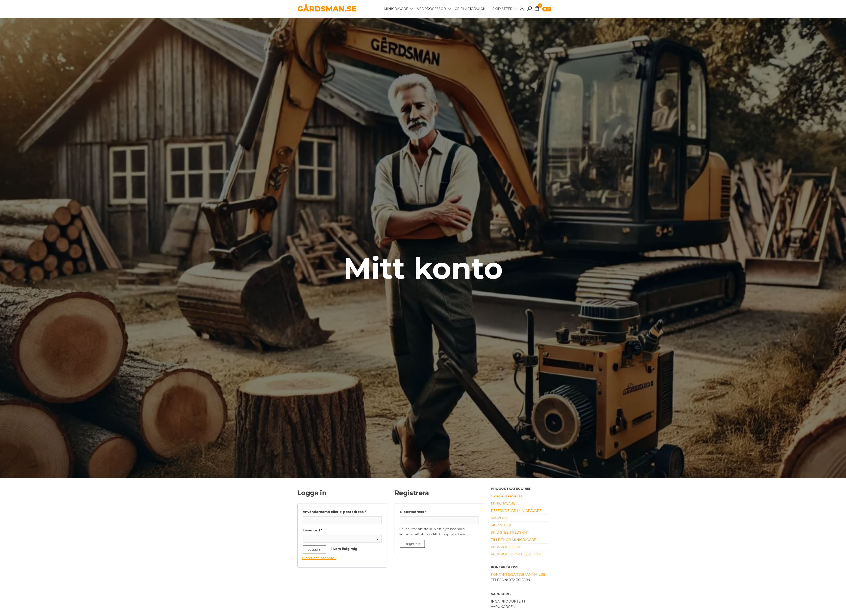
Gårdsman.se (326, 8)
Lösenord (324, 530)
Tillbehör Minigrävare (513, 540)
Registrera (412, 544)
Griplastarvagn (470, 9)
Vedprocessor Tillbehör (516, 554)
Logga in (314, 549)
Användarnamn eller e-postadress (342, 511)
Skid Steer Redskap (510, 532)
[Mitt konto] (522, 8)
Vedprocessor (431, 9)
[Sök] (529, 8)
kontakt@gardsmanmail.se (518, 574)
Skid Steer (502, 9)
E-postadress (425, 511)
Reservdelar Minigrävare (516, 511)
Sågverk (499, 518)
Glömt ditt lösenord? (319, 558)
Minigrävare (396, 9)
